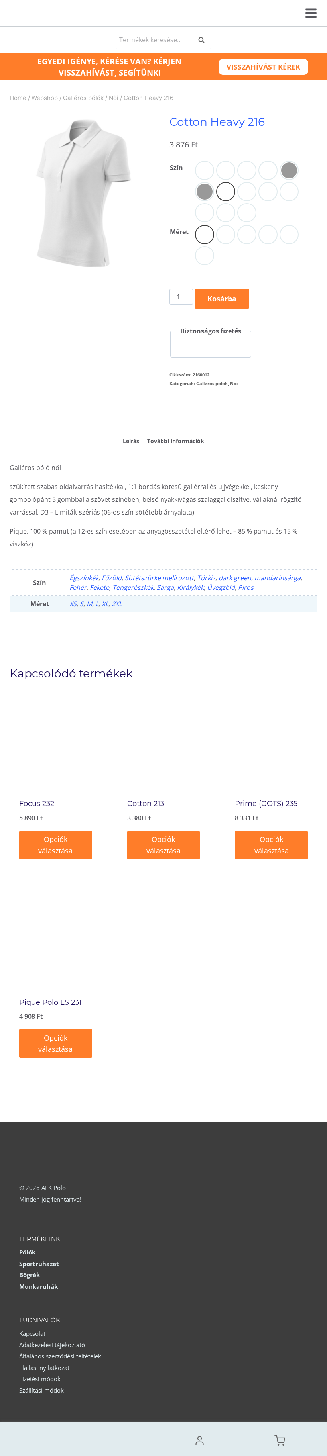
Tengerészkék (133, 587)
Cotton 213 (145, 803)
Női (234, 383)
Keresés (203, 40)
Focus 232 (36, 803)
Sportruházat (39, 1264)
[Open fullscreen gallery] (149, 268)
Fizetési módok (40, 1379)
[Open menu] (310, 13)
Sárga (165, 587)
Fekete (99, 587)
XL (105, 603)
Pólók (27, 1252)
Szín (176, 167)
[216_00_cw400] (84, 192)
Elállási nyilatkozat (44, 1368)
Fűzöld (112, 577)
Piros (246, 587)
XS (73, 603)
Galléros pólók (212, 383)
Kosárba (221, 298)
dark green (235, 577)
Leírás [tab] (131, 441)
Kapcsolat (32, 1333)
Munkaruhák (38, 1286)
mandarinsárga (277, 577)
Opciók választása (55, 844)
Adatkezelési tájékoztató (52, 1345)
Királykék (190, 587)
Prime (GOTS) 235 (266, 803)
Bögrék (29, 1275)
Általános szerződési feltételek (60, 1356)
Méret (179, 231)
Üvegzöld (221, 587)
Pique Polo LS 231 (50, 1002)
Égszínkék (83, 577)
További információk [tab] (175, 441)
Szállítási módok (41, 1390)
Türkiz (206, 577)
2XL (117, 603)
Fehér (78, 587)
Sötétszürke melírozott (159, 577)
